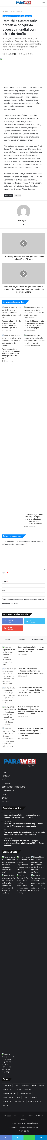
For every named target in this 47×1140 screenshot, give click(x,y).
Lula (18, 1097)
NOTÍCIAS (17, 16)
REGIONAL (28, 16)
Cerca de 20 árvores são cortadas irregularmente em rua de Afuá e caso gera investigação (31, 671)
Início (6, 12)
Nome (5, 573)
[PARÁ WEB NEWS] (23, 3)
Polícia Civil (7, 1101)
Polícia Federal (19, 1101)
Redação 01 (10, 54)
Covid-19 (17, 1089)
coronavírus (7, 1089)
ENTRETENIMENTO (17, 12)
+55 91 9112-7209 (25, 1123)
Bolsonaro (25, 1085)
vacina (5, 1105)
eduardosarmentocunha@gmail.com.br (23, 1127)
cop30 (41, 1085)
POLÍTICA (5, 780)
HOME (4, 772)
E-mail (5, 582)
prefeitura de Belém (34, 1101)
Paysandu (33, 1097)
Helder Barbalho (8, 1097)
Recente (21, 640)
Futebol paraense (25, 1093)
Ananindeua (7, 1085)
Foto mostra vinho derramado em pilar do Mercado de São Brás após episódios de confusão (11, 353)
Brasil (34, 1085)
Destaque (17, 195)
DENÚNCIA (6, 783)
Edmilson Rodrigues (9, 1093)
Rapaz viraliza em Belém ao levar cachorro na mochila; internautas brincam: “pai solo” (31, 649)
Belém (17, 1085)
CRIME (4, 794)
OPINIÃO (5, 798)
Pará (23, 16)
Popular (7, 640)
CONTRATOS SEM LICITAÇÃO (13, 787)
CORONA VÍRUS (8, 791)
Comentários (37, 640)
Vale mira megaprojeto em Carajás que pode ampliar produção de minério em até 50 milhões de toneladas (33, 519)
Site (3, 591)
